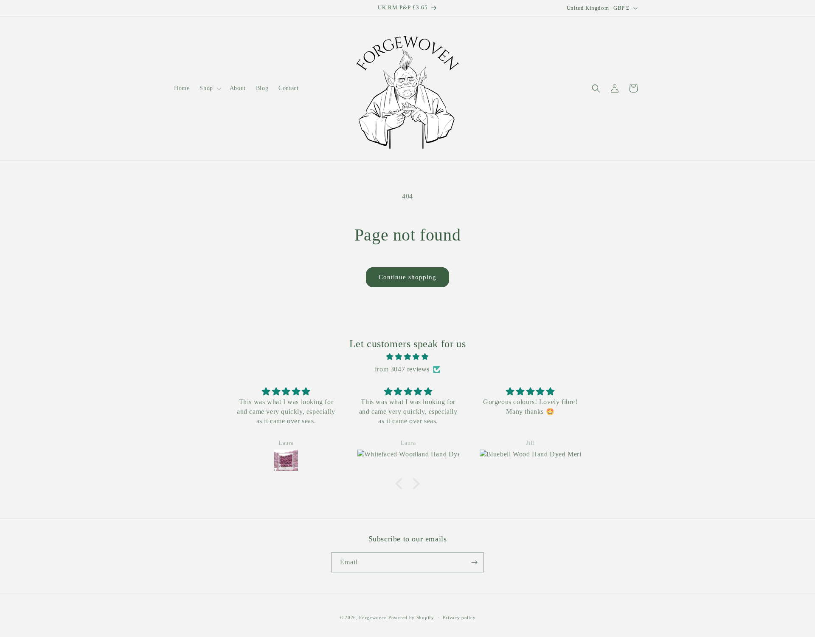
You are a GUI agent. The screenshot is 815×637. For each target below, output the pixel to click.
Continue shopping (407, 277)
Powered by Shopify (411, 617)
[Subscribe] (474, 562)
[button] (209, 88)
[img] (407, 357)
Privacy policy (459, 617)
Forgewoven (373, 617)
